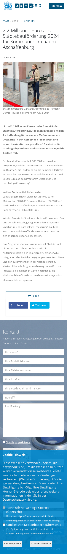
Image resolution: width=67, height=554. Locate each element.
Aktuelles (29, 21)
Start (6, 21)
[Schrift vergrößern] (26, 6)
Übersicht (14, 512)
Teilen (35, 295)
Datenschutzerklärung (19, 500)
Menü (56, 5)
